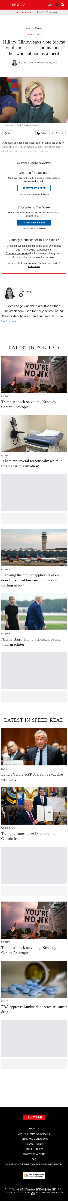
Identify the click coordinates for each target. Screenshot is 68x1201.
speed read (34, 35)
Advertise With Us (34, 1154)
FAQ (34, 1159)
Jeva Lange (28, 62)
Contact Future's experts (34, 1133)
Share (10, 133)
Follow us (44, 133)
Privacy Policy (34, 1144)
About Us (34, 1128)
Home (28, 28)
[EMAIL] (21, 295)
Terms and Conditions (34, 1139)
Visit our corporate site (44, 1190)
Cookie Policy (34, 1149)
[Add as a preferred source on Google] (34, 1175)
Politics (38, 28)
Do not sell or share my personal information (34, 1164)
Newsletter (60, 133)
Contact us (34, 266)
